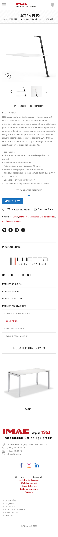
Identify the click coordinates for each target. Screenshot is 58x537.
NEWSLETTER (11, 512)
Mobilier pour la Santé (21, 19)
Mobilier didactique (12, 298)
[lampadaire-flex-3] (36, 91)
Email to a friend (46, 209)
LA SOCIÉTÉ (10, 500)
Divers (15, 216)
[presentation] (11, 91)
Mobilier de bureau (47, 216)
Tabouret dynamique (17, 336)
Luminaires (37, 19)
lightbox (8, 76)
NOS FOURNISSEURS (15, 509)
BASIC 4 (29, 409)
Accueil (6, 19)
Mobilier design (10, 291)
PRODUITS (10, 506)
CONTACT (10, 515)
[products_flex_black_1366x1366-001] (29, 55)
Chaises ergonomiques (18, 313)
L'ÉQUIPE (9, 503)
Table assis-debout (16, 328)
